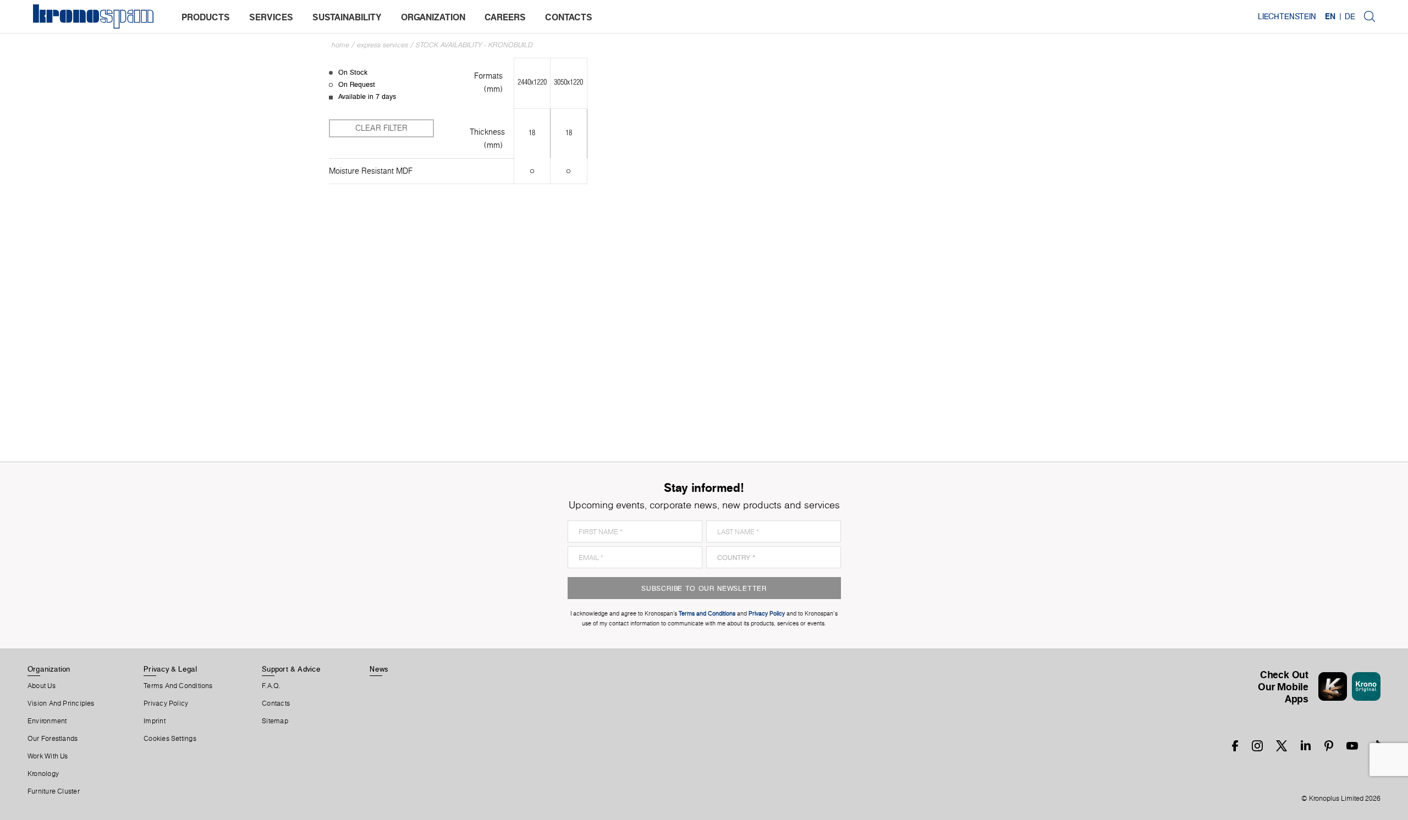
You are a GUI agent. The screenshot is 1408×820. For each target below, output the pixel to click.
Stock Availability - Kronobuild (474, 44)
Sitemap (275, 721)
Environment (47, 721)
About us (42, 686)
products (206, 17)
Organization (49, 668)
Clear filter (381, 128)
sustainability (347, 17)
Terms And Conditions (178, 686)
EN (1330, 16)
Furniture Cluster (54, 791)
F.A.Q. (271, 686)
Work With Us (48, 756)
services (271, 17)
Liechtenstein (1287, 16)
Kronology (43, 773)
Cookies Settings (170, 738)
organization (433, 17)
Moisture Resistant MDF (371, 170)
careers (505, 17)
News (379, 668)
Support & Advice (291, 668)
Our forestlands (53, 738)
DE (1350, 16)
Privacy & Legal (170, 668)
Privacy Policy (166, 703)
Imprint (155, 721)
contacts (568, 17)
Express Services (382, 44)
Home (340, 44)
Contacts (276, 703)
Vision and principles (61, 703)
